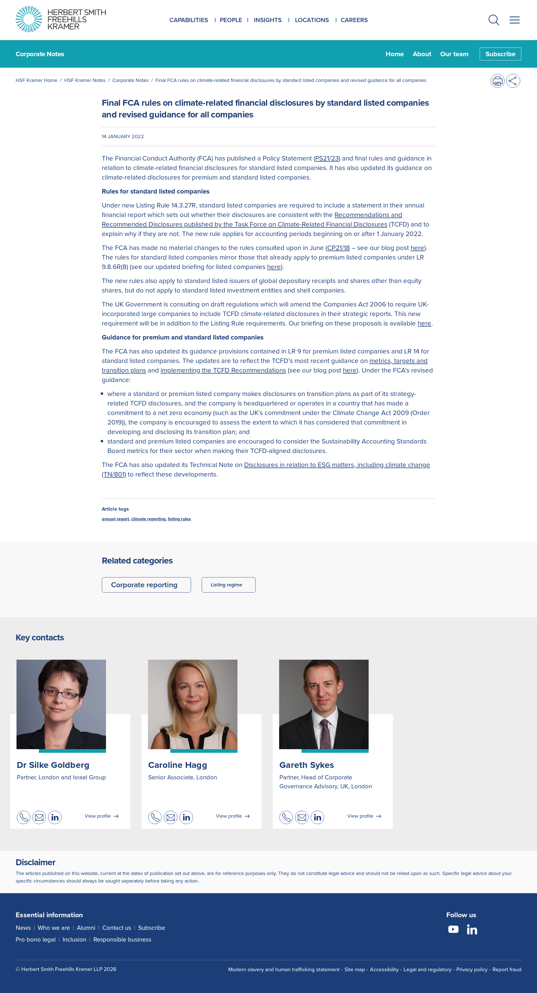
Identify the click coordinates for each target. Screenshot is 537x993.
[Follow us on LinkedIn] (472, 930)
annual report (115, 519)
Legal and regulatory (427, 969)
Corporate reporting (144, 584)
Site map (355, 969)
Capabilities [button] (188, 20)
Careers (354, 20)
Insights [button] (268, 20)
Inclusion (74, 939)
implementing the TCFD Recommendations (223, 370)
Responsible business (122, 939)
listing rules (179, 519)
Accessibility (384, 969)
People (231, 20)
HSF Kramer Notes (84, 80)
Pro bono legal (36, 939)
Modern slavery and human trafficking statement (284, 969)
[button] (494, 21)
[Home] (68, 19)
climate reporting (148, 519)
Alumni (86, 927)
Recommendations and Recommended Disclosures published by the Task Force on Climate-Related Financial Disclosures (252, 219)
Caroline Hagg (177, 765)
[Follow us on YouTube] (453, 930)
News (23, 927)
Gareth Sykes (306, 765)
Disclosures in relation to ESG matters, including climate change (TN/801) (266, 469)
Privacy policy (471, 969)
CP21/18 (338, 248)
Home (395, 54)
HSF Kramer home (36, 80)
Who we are (54, 927)
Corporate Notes (130, 80)
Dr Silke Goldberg (53, 765)
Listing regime (226, 584)
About (422, 54)
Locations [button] (312, 20)
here (417, 248)
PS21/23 (327, 158)
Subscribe (500, 54)
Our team (454, 54)
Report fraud (507, 969)
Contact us (116, 927)
